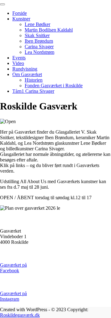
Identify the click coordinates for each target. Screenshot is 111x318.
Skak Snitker (37, 35)
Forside (19, 13)
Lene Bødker (37, 24)
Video (18, 63)
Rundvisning (24, 68)
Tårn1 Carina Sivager (33, 91)
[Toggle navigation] (2, 4)
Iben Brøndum (39, 41)
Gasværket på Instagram (13, 296)
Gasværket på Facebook (13, 267)
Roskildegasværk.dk (20, 315)
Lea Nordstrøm (39, 52)
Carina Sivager (39, 46)
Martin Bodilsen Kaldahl (49, 29)
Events (19, 57)
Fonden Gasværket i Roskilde (54, 85)
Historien (34, 80)
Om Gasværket (27, 74)
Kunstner (21, 18)
